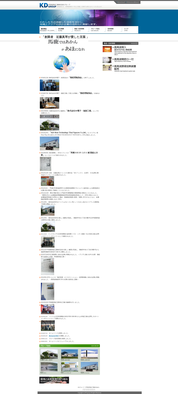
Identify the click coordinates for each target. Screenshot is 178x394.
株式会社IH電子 (54, 336)
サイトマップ (121, 2)
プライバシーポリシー (133, 2)
